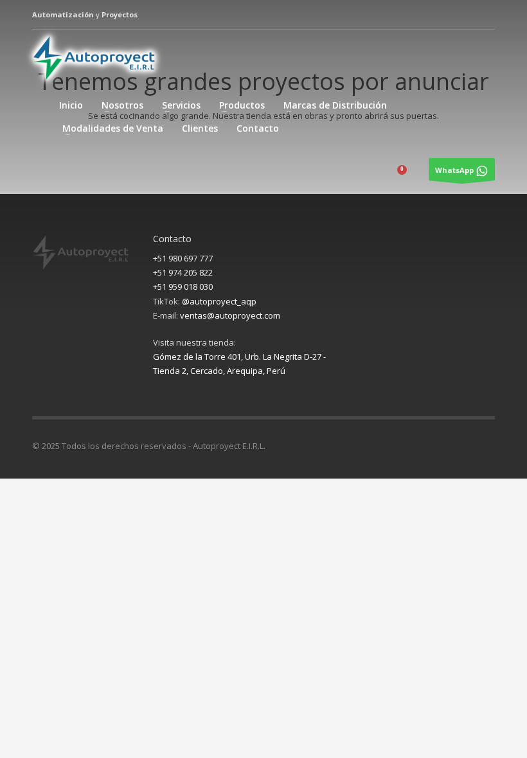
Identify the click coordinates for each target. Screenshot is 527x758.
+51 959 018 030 (183, 286)
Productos (242, 105)
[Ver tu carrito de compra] (410, 173)
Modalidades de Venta (112, 128)
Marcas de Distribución (335, 105)
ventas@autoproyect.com (230, 315)
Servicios (181, 105)
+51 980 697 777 (183, 258)
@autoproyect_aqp (219, 301)
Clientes (200, 128)
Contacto (258, 128)
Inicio (71, 105)
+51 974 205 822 (183, 272)
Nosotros (122, 105)
